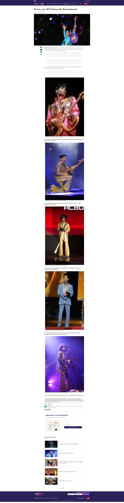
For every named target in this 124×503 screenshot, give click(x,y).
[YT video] (84, 3)
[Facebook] (80, 3)
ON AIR (58, 3)
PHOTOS (66, 3)
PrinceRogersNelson (48, 409)
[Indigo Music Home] (39, 494)
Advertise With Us (48, 498)
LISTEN (70, 3)
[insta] (86, 3)
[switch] (35, 1)
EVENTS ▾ (74, 3)
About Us (42, 498)
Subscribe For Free (73, 427)
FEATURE (54, 3)
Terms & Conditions (55, 498)
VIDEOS (61, 3)
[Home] (47, 4)
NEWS (50, 3)
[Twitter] (82, 3)
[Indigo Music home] (39, 3)
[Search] (89, 3)
